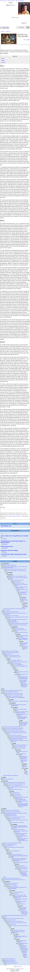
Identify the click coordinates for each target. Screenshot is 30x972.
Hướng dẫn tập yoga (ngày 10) (23, 944)
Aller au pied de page (20, 0)
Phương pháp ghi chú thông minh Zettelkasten (19, 705)
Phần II (3, 60)
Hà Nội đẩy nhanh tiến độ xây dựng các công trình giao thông (15, 874)
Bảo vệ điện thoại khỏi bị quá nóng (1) (11, 611)
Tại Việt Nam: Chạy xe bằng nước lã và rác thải (17, 922)
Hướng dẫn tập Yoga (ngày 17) (11, 961)
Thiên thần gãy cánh (6, 526)
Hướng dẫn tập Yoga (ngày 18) (12, 963)
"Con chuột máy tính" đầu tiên (18, 580)
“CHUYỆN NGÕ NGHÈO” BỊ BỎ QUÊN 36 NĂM (13, 554)
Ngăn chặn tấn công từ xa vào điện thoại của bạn (16, 783)
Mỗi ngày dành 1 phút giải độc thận (20, 858)
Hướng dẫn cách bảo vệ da (23, 752)
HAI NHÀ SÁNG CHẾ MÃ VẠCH (9, 565)
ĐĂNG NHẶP (5, 27)
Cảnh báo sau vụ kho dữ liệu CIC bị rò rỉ (25, 648)
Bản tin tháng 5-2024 (9, 845)
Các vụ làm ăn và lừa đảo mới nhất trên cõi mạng (15, 731)
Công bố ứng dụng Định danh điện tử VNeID (19, 623)
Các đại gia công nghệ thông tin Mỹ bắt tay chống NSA (16, 733)
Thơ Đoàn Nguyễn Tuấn (7, 546)
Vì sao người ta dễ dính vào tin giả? (14, 656)
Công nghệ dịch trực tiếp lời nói (12, 883)
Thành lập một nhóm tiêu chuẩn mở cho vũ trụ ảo (19, 821)
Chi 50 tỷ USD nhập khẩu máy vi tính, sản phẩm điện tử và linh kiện (18, 620)
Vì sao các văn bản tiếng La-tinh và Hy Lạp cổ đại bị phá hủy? (18, 787)
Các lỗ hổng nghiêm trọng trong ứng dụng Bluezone (15, 782)
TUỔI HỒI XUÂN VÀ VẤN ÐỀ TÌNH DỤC (17, 697)
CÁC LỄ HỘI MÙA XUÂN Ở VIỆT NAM (24, 639)
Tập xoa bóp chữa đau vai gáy (24, 761)
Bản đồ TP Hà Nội (24, 871)
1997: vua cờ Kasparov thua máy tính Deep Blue (19, 578)
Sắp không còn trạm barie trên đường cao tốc (11, 878)
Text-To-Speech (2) (18, 795)
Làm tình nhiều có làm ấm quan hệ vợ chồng (14, 693)
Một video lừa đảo (8, 653)
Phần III (3, 62)
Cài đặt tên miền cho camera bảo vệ (15, 735)
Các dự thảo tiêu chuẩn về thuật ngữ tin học (12, 811)
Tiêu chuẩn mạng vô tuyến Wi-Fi (17, 822)
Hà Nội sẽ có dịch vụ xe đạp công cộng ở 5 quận (14, 918)
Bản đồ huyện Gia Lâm (23, 867)
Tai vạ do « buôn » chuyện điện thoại (15, 785)
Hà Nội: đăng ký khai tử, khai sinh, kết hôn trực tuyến (20, 741)
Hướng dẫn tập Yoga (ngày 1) (22, 941)
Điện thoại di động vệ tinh (8, 778)
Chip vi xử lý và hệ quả (23, 595)
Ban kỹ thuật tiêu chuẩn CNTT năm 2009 (11, 810)
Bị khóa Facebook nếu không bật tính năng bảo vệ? (14, 728)
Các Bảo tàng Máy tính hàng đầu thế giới (23, 592)
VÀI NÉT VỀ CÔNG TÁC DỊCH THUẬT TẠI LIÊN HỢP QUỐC (18, 888)
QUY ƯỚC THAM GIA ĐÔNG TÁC (20, 666)
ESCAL (15, 971)
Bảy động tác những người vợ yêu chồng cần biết (12, 690)
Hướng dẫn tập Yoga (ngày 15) (9, 958)
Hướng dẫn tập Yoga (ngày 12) (25, 949)
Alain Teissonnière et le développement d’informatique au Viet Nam (23, 840)
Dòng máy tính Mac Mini (19, 628)
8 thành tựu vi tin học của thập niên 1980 (18, 576)
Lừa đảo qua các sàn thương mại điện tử (11, 652)
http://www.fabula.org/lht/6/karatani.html (13, 516)
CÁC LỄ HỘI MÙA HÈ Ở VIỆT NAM (23, 636)
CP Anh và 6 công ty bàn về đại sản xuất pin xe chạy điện (25, 912)
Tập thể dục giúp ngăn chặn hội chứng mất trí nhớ (24, 757)
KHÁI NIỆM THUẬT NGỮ (12, 815)
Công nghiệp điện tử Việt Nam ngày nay (19, 624)
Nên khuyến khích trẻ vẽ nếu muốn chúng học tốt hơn (25, 685)
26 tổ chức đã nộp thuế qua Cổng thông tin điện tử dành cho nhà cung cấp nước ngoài (15, 606)
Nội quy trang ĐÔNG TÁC (18, 664)
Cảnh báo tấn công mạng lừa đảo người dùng (18, 736)
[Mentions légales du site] (18, 966)
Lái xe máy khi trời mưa (10, 919)
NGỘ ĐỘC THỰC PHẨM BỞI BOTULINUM (19, 860)
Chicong (26, 39)
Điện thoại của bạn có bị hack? (16, 789)
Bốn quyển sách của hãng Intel (23, 590)
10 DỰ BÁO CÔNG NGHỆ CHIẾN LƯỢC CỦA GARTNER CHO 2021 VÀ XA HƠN (20, 827)
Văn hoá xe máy (13, 924)
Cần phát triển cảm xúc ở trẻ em (23, 675)
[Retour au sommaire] (29, 65)
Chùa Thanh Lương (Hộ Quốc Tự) (20, 745)
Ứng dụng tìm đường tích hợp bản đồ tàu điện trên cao (14, 879)
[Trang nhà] (24, 14)
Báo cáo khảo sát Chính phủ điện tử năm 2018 (15, 847)
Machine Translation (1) (12, 884)
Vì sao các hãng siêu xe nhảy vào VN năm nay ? (19, 926)
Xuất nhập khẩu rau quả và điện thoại (23, 715)
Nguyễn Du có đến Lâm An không (9, 550)
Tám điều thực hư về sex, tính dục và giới (14, 694)
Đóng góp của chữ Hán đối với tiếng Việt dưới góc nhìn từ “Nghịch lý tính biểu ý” (23, 805)
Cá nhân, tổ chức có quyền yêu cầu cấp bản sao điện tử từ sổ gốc (17, 618)
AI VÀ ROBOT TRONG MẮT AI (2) (22, 836)
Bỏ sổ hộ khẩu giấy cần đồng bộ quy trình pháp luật (15, 773)
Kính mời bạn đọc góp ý (16, 663)
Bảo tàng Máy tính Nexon (19, 583)
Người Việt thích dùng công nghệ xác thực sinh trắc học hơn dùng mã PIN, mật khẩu (15, 567)
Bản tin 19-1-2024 (16, 581)
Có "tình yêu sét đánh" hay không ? (11, 691)
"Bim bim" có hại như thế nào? (16, 854)
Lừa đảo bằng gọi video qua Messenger (19, 932)
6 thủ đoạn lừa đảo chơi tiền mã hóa (24, 643)
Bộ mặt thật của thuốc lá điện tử (12, 615)
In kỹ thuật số (25, 766)
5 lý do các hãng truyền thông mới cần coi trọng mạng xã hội (24, 724)
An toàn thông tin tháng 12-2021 (10, 844)
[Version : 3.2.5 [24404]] (17, 969)
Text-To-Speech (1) (17, 794)
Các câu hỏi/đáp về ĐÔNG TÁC (16, 660)
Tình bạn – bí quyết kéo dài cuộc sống (15, 696)
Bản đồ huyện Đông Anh (23, 869)
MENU (24, 23)
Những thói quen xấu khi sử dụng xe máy (15, 921)
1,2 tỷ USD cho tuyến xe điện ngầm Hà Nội (24, 908)
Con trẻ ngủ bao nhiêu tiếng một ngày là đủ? (24, 681)
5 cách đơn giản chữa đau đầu (17, 892)
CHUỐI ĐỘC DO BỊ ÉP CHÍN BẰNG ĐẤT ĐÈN (20, 856)
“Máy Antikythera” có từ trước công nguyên (19, 701)
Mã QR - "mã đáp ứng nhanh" (14, 818)
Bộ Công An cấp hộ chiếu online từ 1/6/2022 (13, 729)
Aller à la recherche (11, 0)
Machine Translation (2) (13, 886)
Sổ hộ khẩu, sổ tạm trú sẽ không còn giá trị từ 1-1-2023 (16, 569)
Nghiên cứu (8, 31)
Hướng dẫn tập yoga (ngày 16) (10, 960)
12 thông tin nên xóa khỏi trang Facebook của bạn (12, 726)
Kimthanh (5, 544)
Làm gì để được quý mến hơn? (25, 600)
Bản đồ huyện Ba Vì (21, 865)
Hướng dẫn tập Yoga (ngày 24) (19, 930)
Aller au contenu (3, 0)
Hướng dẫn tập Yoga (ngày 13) (25, 951)
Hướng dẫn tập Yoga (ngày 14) (26, 956)
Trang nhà (3, 31)
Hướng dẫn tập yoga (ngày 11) (24, 946)
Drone (5, 916)
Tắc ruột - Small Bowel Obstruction (21, 902)
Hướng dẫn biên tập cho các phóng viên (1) (19, 661)
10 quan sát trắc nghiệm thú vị (14, 850)
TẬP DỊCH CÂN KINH (23, 754)
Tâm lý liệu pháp (22, 903)
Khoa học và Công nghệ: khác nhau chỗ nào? (16, 817)
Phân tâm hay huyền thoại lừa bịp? (12, 655)
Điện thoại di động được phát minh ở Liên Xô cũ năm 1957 (23, 717)
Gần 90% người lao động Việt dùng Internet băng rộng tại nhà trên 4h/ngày (19, 739)
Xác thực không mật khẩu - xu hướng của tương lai (16, 570)
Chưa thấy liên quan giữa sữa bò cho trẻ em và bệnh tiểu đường (24, 677)
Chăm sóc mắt (15, 893)
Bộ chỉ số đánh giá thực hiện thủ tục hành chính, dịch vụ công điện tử (16, 614)
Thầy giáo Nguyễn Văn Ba (20, 829)
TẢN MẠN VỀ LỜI (15, 792)
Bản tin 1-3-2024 (6, 610)
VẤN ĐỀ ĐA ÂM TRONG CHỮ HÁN (22, 802)
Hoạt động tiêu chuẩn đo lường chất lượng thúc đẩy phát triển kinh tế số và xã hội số (16, 814)
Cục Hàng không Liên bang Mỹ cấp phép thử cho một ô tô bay (15, 915)
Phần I (2, 58)
